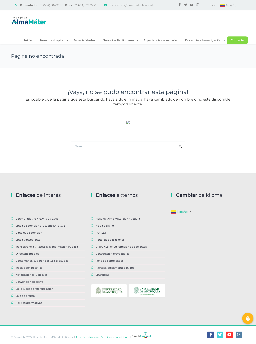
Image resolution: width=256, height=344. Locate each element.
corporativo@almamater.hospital (131, 5)
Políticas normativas (29, 302)
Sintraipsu (102, 274)
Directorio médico (27, 253)
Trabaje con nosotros (29, 267)
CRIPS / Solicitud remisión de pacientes (121, 246)
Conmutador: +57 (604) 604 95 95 (37, 218)
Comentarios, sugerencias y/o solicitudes (42, 260)
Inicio (212, 5)
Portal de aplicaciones (110, 239)
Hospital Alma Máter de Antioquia (118, 218)
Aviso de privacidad (87, 337)
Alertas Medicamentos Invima (115, 267)
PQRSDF (101, 232)
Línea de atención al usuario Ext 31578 (40, 225)
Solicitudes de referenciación (34, 288)
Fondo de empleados (109, 260)
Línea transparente (28, 239)
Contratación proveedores (112, 253)
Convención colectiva (29, 281)
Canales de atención (29, 232)
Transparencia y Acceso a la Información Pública (47, 246)
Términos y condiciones (114, 337)
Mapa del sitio (105, 225)
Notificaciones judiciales (31, 274)
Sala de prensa (25, 295)
